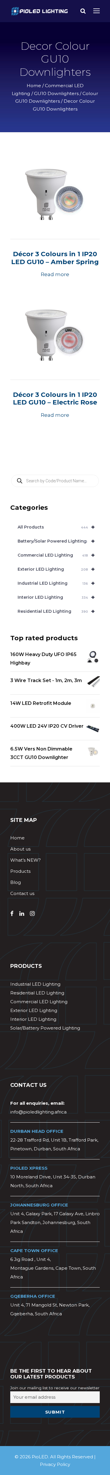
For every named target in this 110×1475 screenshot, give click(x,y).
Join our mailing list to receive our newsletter (54, 1387)
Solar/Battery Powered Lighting (45, 1028)
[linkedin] (21, 913)
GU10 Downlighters (56, 93)
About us (20, 849)
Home (34, 85)
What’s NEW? (25, 860)
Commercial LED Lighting (56, 555)
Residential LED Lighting (56, 611)
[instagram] (32, 913)
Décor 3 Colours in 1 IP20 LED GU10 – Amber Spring (55, 258)
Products (20, 871)
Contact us (22, 893)
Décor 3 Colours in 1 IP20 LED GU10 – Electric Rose (55, 398)
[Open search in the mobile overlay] (55, 481)
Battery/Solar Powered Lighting (56, 541)
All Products (56, 527)
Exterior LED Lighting (56, 569)
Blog (15, 882)
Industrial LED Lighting (56, 583)
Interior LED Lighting (56, 597)
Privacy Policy (55, 1464)
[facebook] (11, 913)
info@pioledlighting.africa (38, 1112)
